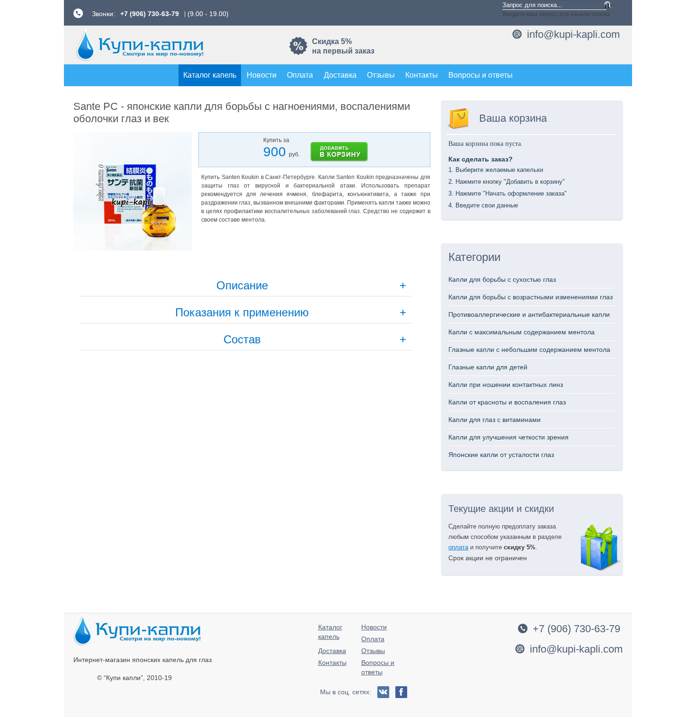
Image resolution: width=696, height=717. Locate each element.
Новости (262, 75)
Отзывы (381, 75)
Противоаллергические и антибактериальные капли (529, 314)
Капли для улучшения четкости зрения (508, 437)
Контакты (421, 75)
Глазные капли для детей (487, 367)
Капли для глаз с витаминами (494, 419)
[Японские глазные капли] (140, 44)
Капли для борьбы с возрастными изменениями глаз (530, 297)
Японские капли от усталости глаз (501, 454)
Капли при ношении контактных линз (505, 384)
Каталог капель (209, 75)
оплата (458, 547)
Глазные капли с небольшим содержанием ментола (529, 349)
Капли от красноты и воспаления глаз (507, 402)
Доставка (340, 75)
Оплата (300, 75)
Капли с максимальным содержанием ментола (521, 332)
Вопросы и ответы (480, 75)
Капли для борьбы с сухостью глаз (502, 279)
